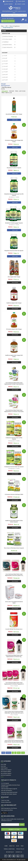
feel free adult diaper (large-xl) (9, 788)
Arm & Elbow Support (6, 773)
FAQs (22, 845)
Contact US (19, 852)
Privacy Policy (20, 849)
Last (23, 752)
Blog (17, 845)
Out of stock (15, 282)
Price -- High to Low (7, 92)
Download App (9, 1)
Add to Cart (15, 119)
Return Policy (10, 852)
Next (19, 752)
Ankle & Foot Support (6, 769)
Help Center (9, 4)
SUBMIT (22, 824)
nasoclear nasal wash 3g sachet (9, 792)
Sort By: (3, 89)
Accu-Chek (3, 764)
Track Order (21, 1)
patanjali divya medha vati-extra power (10, 785)
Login (23, 4)
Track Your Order (5, 800)
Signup (19, 4)
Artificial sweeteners (6, 775)
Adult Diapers (4, 768)
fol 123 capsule (5, 783)
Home (2, 26)
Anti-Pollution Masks (6, 771)
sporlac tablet (4, 786)
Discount (4, 52)
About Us (11, 845)
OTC (7, 26)
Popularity (5, 91)
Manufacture (6, 33)
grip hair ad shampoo (6, 790)
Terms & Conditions (9, 849)
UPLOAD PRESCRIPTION (8, 21)
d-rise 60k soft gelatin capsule (9, 794)
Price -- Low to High (20, 91)
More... (2, 777)
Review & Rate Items (6, 802)
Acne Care (3, 766)
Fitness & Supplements (15, 26)
